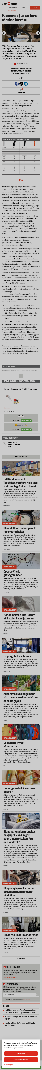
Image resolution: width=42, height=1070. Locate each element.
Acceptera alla (21, 1053)
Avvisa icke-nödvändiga (21, 1059)
